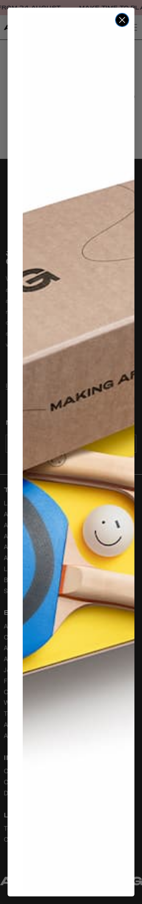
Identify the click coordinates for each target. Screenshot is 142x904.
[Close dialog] (122, 20)
